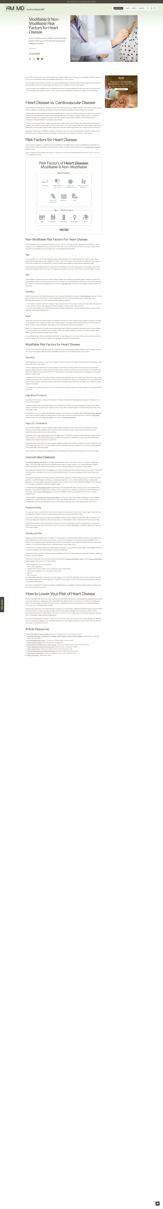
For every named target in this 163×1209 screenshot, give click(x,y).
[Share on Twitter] (34, 59)
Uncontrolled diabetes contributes (36, 462)
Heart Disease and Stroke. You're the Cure (40, 647)
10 (31, 473)
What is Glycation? (33, 655)
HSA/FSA (141, 8)
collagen (51, 470)
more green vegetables (95, 413)
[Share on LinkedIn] (38, 59)
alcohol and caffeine (69, 417)
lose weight (95, 415)
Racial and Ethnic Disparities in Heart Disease (41, 645)
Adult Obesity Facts (33, 649)
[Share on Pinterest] (42, 59)
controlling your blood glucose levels (48, 497)
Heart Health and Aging (34, 642)
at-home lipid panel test (44, 492)
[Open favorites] (158, 1204)
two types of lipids (43, 435)
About (134, 8)
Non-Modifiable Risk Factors (36, 640)
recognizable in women (92, 147)
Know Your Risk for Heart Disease (38, 634)
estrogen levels (66, 283)
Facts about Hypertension (35, 653)
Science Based (36, 53)
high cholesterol (86, 296)
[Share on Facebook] (30, 59)
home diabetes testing (43, 487)
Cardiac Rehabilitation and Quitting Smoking (41, 651)
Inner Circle (118, 8)
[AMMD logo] (25, 8)
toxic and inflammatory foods (74, 559)
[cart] (155, 8)
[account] (151, 8)
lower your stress (47, 417)
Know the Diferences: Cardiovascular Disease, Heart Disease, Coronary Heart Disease (54, 636)
